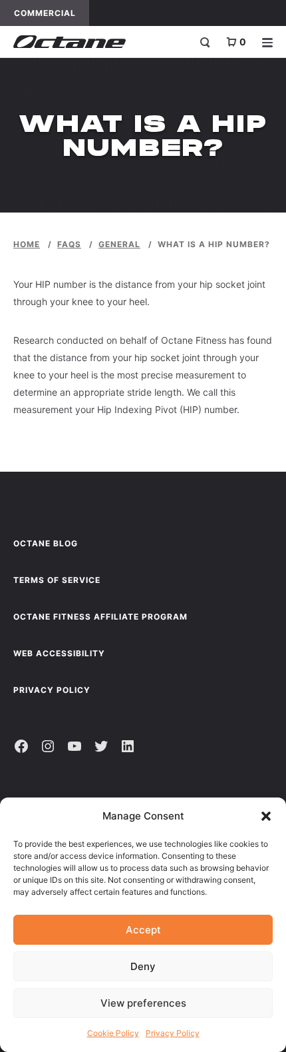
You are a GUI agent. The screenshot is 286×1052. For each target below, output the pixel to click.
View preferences (143, 1003)
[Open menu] (267, 42)
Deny (143, 966)
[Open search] (205, 42)
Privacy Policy (173, 1033)
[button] (266, 816)
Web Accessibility (59, 653)
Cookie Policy (113, 1033)
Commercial (51, 12)
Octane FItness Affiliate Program (100, 617)
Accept (143, 929)
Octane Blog (45, 543)
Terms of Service (56, 580)
